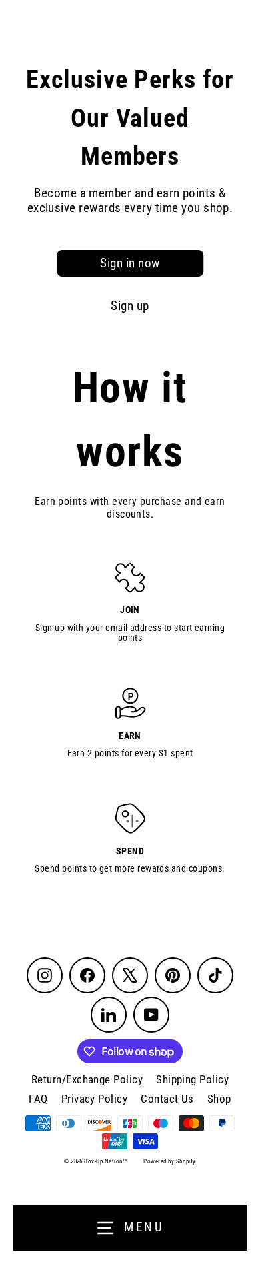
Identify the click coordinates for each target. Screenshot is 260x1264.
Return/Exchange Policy (87, 1079)
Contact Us (167, 1098)
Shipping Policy (192, 1079)
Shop (219, 1098)
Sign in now (129, 263)
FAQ (38, 1098)
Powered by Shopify (169, 1161)
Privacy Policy (94, 1098)
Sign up (130, 306)
